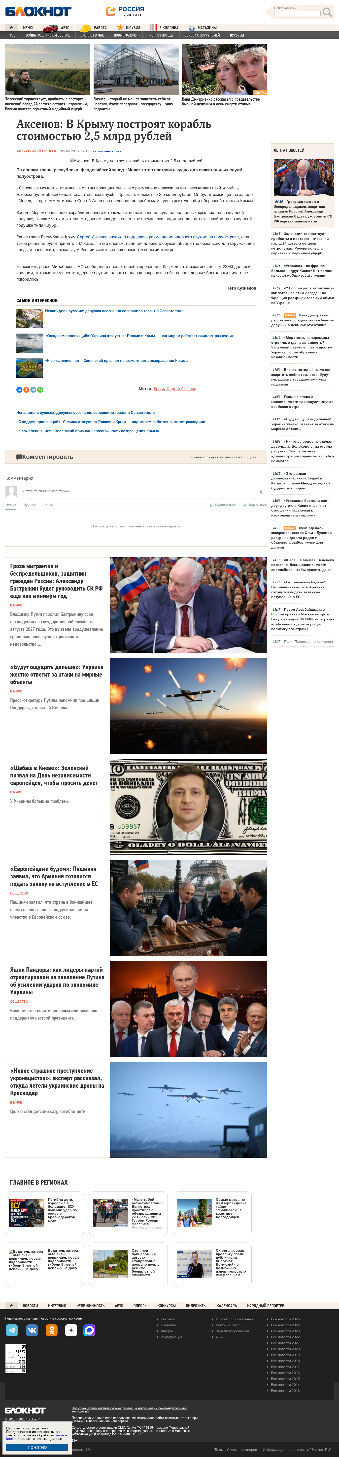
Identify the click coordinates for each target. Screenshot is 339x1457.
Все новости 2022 (285, 1337)
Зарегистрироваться (232, 1331)
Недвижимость (90, 1305)
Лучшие (30, 504)
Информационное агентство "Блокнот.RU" (297, 1450)
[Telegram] (33, 390)
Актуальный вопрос (36, 151)
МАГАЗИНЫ (207, 27)
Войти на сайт (227, 1325)
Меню (28, 27)
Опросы (140, 1305)
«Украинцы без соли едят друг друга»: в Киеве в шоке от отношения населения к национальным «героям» (300, 508)
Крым (159, 388)
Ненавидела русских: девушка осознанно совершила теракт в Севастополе (114, 311)
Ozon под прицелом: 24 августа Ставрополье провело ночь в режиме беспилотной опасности (146, 1262)
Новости (30, 1305)
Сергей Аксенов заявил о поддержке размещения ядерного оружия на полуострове (158, 237)
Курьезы (237, 35)
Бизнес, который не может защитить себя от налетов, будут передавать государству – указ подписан (301, 377)
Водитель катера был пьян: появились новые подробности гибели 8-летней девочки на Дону (64, 1259)
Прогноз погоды (161, 35)
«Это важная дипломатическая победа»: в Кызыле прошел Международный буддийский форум (301, 480)
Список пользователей (234, 1319)
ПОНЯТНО (37, 1447)
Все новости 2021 (285, 1343)
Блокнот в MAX (92, 35)
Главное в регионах (39, 1182)
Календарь (227, 1305)
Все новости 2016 (285, 1373)
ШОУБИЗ (133, 27)
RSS (219, 1337)
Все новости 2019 (285, 1355)
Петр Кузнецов (241, 288)
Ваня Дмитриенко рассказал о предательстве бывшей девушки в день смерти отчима (303, 320)
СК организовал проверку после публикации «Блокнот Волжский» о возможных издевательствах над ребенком (231, 1262)
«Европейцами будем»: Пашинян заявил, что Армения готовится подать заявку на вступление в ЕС (298, 589)
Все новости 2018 (285, 1361)
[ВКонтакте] (19, 390)
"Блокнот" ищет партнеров (235, 1450)
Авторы (167, 1331)
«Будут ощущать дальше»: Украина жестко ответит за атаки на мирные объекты (302, 424)
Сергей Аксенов (181, 388)
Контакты (168, 1325)
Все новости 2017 (285, 1367)
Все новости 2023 (285, 1331)
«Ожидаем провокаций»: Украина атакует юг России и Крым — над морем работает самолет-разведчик (139, 336)
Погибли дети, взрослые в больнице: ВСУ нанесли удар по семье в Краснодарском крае (62, 1210)
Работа (100, 27)
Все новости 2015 (285, 1379)
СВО (13, 35)
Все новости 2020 (285, 1349)
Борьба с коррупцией (202, 35)
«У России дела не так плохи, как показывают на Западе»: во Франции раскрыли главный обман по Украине (303, 295)
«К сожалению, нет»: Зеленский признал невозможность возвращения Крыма (116, 360)
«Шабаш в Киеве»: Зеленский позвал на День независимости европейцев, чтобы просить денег (303, 565)
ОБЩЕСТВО (19, 893)
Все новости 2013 (285, 1391)
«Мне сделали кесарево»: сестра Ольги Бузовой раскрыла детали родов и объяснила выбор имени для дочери (301, 537)
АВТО (65, 27)
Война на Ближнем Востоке (48, 35)
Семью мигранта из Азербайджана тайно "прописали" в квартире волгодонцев (231, 1208)
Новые (10, 504)
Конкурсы (167, 1305)
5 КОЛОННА (169, 27)
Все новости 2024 (285, 1325)
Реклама (168, 1319)
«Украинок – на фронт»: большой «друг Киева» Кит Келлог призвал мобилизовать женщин (302, 270)
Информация (172, 1337)
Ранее (48, 504)
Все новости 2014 (285, 1385)
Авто (119, 1305)
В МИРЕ (16, 605)
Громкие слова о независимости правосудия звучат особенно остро (302, 401)
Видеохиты (196, 1305)
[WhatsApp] (40, 390)
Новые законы (125, 35)
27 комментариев (107, 151)
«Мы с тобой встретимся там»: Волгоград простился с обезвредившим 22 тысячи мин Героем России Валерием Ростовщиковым (147, 1213)
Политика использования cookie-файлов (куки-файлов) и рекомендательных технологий (129, 1409)
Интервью (57, 1305)
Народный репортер (265, 1305)
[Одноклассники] (26, 390)
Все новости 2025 (285, 1319)
